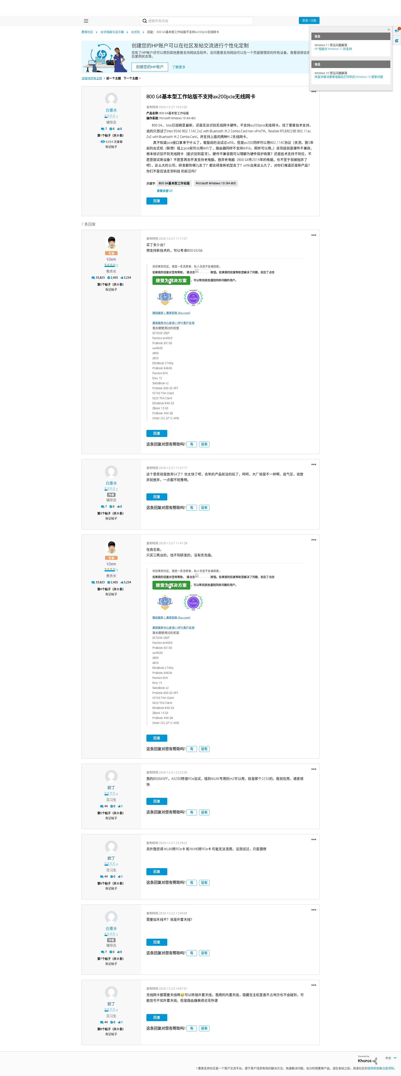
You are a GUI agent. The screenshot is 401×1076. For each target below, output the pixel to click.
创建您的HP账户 (150, 67)
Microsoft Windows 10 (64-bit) (216, 183)
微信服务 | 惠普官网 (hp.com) (171, 312)
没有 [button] (204, 444)
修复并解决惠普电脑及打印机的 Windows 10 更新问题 (349, 77)
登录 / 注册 (309, 20)
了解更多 (178, 67)
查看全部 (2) (165, 191)
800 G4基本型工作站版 (174, 183)
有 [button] (191, 444)
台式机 (135, 32)
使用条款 (373, 1068)
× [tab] (388, 29)
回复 (156, 201)
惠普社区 (87, 32)
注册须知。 (389, 1068)
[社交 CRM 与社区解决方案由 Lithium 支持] (367, 1060)
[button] (313, 91)
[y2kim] (111, 242)
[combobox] (196, 21)
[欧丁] (111, 776)
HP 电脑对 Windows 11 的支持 (333, 49)
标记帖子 (111, 147)
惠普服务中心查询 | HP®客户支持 (173, 323)
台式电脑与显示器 (112, 32)
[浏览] (85, 21)
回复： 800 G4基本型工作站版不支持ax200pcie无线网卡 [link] (183, 32)
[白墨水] (111, 99)
